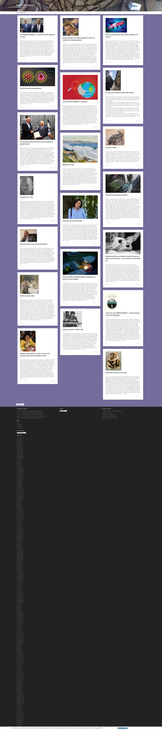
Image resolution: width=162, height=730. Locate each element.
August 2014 (19, 684)
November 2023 (20, 494)
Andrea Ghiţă (66, 103)
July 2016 (18, 645)
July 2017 (18, 624)
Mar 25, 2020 (108, 61)
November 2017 (20, 617)
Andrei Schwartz (109, 149)
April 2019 (19, 588)
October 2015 (19, 660)
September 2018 (20, 600)
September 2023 (20, 497)
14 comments (52, 59)
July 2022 (18, 521)
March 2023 (19, 507)
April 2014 (19, 691)
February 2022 (19, 530)
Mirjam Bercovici (23, 297)
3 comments (52, 106)
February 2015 (19, 674)
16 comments (137, 61)
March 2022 (19, 528)
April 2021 (19, 547)
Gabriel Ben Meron (24, 245)
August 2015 (19, 663)
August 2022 (19, 519)
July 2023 (18, 501)
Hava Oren (22, 199)
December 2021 (20, 533)
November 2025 (20, 453)
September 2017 (20, 621)
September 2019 (20, 579)
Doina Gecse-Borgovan (67, 222)
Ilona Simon (108, 374)
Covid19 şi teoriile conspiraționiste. (31, 88)
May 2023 (18, 504)
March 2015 (19, 672)
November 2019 (20, 576)
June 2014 (19, 687)
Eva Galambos (23, 38)
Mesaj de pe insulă (68, 164)
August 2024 (19, 478)
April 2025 (19, 465)
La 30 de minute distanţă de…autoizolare (75, 102)
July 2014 (18, 686)
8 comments (52, 220)
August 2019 (19, 581)
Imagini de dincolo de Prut (107, 412)
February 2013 (19, 713)
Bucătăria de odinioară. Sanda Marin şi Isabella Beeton (32, 411)
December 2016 (20, 636)
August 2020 (19, 561)
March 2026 (19, 446)
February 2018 (19, 612)
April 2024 (19, 485)
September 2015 (20, 662)
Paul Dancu (65, 280)
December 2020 (20, 554)
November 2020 (20, 555)
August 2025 (19, 458)
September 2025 (20, 456)
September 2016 (20, 641)
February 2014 (19, 694)
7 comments (95, 126)
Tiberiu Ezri (65, 41)
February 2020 (19, 571)
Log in (18, 422)
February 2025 (19, 468)
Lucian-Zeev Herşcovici (24, 357)
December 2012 (20, 716)
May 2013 (18, 708)
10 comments (137, 120)
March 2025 (19, 466)
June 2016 (19, 646)
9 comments (52, 266)
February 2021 (19, 550)
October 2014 (19, 681)
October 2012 (19, 720)
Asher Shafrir (109, 196)
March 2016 (19, 651)
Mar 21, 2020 (108, 120)
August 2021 (19, 540)
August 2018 (19, 602)
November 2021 (20, 535)
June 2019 (19, 585)
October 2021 (19, 537)
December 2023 (20, 492)
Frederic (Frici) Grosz (67, 331)
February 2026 (19, 448)
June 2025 (19, 461)
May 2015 (18, 669)
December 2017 (20, 615)
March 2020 (19, 569)
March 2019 (19, 590)
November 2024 (20, 473)
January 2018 (19, 614)
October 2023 (19, 495)
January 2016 (19, 655)
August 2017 (19, 622)
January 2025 (19, 470)
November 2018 (20, 597)
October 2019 (19, 578)
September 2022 (20, 518)
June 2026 (19, 441)
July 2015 (18, 665)
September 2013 (20, 703)
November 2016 (20, 638)
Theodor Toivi (23, 90)
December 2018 (20, 595)
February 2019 (19, 591)
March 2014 (19, 693)
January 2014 (19, 696)
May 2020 (18, 566)
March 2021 (19, 549)
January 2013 (19, 715)
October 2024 (19, 475)
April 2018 (19, 609)
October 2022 (19, 516)
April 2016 (19, 650)
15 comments (137, 284)
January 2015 (19, 675)
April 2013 (19, 710)
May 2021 (18, 545)
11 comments (94, 187)
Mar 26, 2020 (23, 59)
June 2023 (19, 502)
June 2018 (19, 605)
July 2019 (18, 583)
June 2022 (19, 523)
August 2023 (19, 499)
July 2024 (18, 480)
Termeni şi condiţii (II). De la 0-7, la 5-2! (109, 417)
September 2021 (20, 538)
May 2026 (18, 442)
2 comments (95, 351)
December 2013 (20, 698)
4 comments (95, 302)
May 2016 (18, 648)
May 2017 (18, 627)
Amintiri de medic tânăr (27, 296)
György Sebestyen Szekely (111, 94)
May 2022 (18, 525)
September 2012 (20, 722)
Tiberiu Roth (66, 166)
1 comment (138, 223)
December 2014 (20, 677)
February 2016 (19, 653)
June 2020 (19, 564)
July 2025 (18, 460)
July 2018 (18, 603)
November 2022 (20, 514)
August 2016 (19, 643)
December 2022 (20, 513)
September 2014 (20, 682)
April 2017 (19, 629)
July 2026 (18, 439)
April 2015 (19, 670)
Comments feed (20, 426)
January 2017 (19, 634)
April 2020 (19, 567)
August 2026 (19, 437)
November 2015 (20, 658)
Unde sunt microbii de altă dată (72, 221)
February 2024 (19, 489)
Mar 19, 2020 (66, 126)
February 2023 (19, 509)
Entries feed (19, 424)
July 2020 (18, 562)
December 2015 (20, 657)
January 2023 (19, 511)
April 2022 (19, 526)
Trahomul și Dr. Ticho (26, 197)
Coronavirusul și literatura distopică (116, 195)
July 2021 (18, 542)
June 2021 (19, 543)
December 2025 (20, 451)
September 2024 (20, 477)
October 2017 (19, 619)
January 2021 (19, 552)
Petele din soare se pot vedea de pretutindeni (33, 244)
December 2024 (20, 472)
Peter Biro (108, 38)
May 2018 (18, 607)
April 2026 (19, 444)
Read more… (30, 56)
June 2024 (19, 482)
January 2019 (19, 593)
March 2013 (19, 711)
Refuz (120, 728)
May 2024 (18, 483)
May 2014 (18, 689)
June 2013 (19, 706)
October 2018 (19, 598)
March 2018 (19, 610)
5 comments (95, 66)
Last (23, 404)
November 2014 (20, 679)
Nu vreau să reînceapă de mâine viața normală (119, 92)
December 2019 (20, 574)
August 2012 (19, 723)
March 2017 (19, 631)
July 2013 (18, 704)
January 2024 (19, 490)
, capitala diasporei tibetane (109, 416)
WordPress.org (19, 428)
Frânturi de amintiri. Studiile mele (73, 329)
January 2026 (19, 449)
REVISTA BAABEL (26, 5)
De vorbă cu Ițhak (111, 147)
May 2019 (18, 586)
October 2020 (19, 557)
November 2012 (20, 718)
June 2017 (19, 626)
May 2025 (18, 463)
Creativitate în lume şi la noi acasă (116, 372)
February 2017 (19, 633)
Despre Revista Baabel (21, 12)
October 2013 (19, 701)
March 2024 (19, 487)
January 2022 (19, 531)
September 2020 (20, 559)
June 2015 (19, 667)
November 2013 (20, 699)
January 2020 (19, 573)
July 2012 (18, 725)
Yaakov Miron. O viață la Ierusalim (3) (109, 414)
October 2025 (19, 454)
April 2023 (19, 506)
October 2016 (19, 639)
